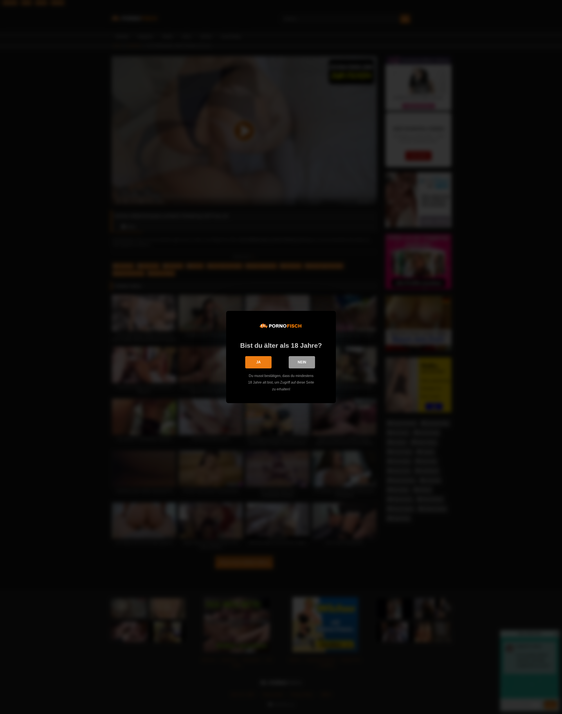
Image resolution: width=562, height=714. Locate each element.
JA (258, 362)
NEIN (302, 362)
